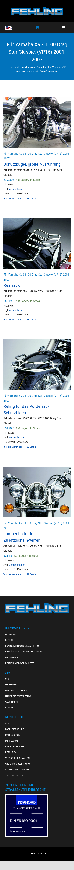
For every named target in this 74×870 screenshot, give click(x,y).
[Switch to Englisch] (8, 28)
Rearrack (11, 285)
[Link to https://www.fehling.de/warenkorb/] (37, 27)
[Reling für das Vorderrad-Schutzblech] (37, 364)
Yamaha (41, 67)
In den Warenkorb (14, 198)
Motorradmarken (26, 67)
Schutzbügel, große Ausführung (32, 164)
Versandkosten (17, 189)
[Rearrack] (37, 243)
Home (11, 67)
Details (33, 198)
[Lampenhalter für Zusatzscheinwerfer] (37, 492)
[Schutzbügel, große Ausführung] (37, 122)
